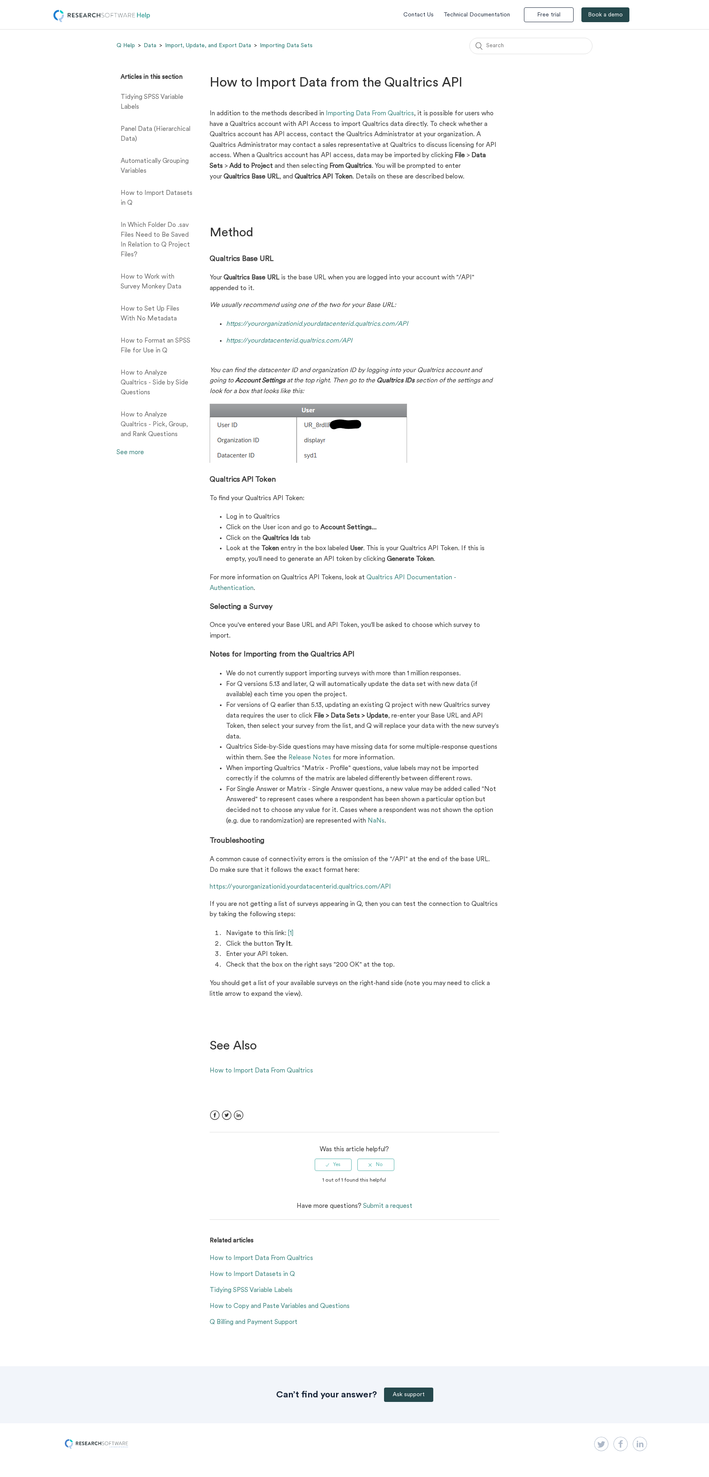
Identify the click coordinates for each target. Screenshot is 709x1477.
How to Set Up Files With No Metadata (150, 314)
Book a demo (605, 15)
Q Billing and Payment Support (253, 1322)
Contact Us (418, 15)
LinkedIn (238, 1115)
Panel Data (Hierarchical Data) (155, 134)
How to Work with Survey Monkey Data (151, 282)
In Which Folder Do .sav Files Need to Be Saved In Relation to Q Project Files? (155, 240)
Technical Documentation (477, 15)
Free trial (548, 15)
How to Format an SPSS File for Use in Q (155, 346)
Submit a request (387, 1206)
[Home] (101, 20)
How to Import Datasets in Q (156, 198)
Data (150, 45)
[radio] (333, 1165)
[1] (290, 933)
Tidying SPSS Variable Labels (152, 102)
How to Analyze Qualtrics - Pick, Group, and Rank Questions (154, 425)
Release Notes (309, 758)
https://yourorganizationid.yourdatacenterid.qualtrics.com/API (300, 887)
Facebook (215, 1115)
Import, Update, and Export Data (208, 45)
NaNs (376, 821)
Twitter (227, 1115)
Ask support (409, 1395)
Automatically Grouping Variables (155, 166)
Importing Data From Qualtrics (370, 113)
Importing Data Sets (286, 45)
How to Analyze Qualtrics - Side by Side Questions (154, 383)
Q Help (126, 45)
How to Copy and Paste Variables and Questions (280, 1306)
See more (130, 452)
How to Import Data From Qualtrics (261, 1071)
